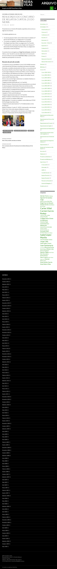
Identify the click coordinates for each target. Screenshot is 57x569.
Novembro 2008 (6, 450)
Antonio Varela (44, 204)
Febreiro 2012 (5, 375)
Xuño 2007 (4, 479)
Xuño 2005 (4, 509)
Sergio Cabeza (50, 257)
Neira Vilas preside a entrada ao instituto (11, 139)
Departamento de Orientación (47, 136)
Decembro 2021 (6, 279)
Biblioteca (42, 67)
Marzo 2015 (5, 295)
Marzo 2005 (5, 514)
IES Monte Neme (44, 232)
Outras (43, 53)
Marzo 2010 (5, 415)
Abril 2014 (4, 319)
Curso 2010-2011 (46, 96)
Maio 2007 (4, 482)
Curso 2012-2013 (46, 101)
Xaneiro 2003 (5, 538)
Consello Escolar (45, 172)
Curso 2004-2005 (46, 80)
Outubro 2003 (5, 533)
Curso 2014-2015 (46, 107)
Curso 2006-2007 (46, 85)
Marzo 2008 (5, 466)
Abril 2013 (4, 343)
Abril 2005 (4, 511)
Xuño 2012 (4, 364)
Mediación (42, 154)
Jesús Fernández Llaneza (46, 239)
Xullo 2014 (4, 313)
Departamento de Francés (46, 123)
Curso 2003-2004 (46, 77)
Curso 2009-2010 (46, 93)
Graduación (44, 48)
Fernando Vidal (44, 231)
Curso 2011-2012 (46, 99)
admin (12, 24)
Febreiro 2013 (5, 348)
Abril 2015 (4, 292)
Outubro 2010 (5, 402)
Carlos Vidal (46, 208)
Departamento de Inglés (45, 126)
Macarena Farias (49, 247)
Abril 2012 (4, 370)
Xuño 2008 (4, 458)
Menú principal (55, 8)
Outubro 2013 (5, 335)
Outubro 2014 (5, 308)
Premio (43, 56)
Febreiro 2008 (5, 469)
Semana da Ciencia (46, 59)
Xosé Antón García (46, 262)
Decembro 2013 (6, 329)
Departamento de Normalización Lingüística (47, 133)
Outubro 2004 (5, 525)
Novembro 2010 (6, 399)
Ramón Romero (44, 255)
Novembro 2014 (6, 305)
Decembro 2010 (6, 396)
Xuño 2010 (4, 407)
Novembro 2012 (6, 356)
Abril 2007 (4, 485)
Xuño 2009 (4, 434)
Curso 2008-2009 (46, 91)
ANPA (43, 170)
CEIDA (48, 215)
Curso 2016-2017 (46, 112)
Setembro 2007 (5, 477)
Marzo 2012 (5, 372)
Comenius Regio (44, 222)
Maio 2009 (4, 436)
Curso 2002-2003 (46, 75)
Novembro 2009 (6, 423)
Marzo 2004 (5, 530)
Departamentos (43, 144)
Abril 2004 (4, 527)
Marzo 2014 (5, 321)
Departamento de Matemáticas (47, 128)
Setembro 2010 (5, 404)
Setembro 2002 (5, 541)
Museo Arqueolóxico (44, 250)
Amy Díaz (49, 201)
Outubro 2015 (5, 281)
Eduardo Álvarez (43, 227)
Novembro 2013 (6, 332)
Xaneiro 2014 (5, 327)
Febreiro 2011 (5, 391)
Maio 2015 (4, 289)
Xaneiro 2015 (5, 300)
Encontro (44, 37)
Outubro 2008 (5, 452)
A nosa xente (44, 164)
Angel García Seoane (8, 130)
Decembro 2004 (6, 519)
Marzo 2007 (5, 487)
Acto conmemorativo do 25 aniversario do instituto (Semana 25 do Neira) (17, 145)
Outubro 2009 (5, 426)
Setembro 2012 (5, 362)
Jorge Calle (44, 241)
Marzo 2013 (5, 345)
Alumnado (44, 167)
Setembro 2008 (5, 455)
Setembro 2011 (5, 380)
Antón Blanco (51, 204)
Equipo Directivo (45, 175)
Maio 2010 (4, 410)
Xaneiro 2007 (5, 493)
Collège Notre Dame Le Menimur (46, 219)
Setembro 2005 (5, 506)
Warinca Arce (43, 260)
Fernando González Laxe (44, 229)
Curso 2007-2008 (46, 88)
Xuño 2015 (4, 287)
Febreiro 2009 (5, 442)
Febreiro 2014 (5, 324)
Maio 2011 (4, 383)
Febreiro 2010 (5, 418)
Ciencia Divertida (44, 216)
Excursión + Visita (46, 43)
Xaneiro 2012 (5, 378)
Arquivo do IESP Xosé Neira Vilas (12, 8)
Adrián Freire (44, 196)
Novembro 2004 (6, 522)
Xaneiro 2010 (5, 420)
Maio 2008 (4, 461)
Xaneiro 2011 (5, 394)
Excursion (42, 151)
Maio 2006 (4, 501)
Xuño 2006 (4, 498)
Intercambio (44, 51)
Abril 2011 (4, 386)
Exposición (44, 45)
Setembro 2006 (5, 495)
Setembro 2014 (5, 311)
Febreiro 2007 (5, 490)
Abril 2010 (4, 412)
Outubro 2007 (5, 474)
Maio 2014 (4, 316)
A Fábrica (51, 196)
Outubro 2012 (5, 359)
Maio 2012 (4, 367)
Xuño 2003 (4, 535)
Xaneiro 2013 (5, 351)
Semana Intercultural (46, 61)
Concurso (44, 32)
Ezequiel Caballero (43, 228)
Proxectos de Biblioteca (45, 159)
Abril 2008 (4, 463)
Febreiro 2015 (5, 297)
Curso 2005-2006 (46, 83)
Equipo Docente (45, 178)
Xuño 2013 (4, 337)
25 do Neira (5, 14)
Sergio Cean (31, 130)
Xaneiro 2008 (5, 471)
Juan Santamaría (46, 245)
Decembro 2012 (6, 353)
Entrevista (44, 40)
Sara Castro (44, 257)
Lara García (42, 247)
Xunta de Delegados (46, 183)
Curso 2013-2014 (18, 14)
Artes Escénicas (45, 29)
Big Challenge (42, 206)
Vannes (47, 259)
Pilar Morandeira (44, 254)
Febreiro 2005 (5, 517)
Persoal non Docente (46, 180)
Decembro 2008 (6, 447)
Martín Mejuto (43, 249)
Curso (41, 69)
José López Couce (45, 243)
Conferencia (44, 35)
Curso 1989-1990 (46, 72)
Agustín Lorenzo (43, 201)
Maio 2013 (4, 340)
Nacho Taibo (44, 252)
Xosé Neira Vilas (7, 132)
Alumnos (42, 64)
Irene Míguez (50, 232)
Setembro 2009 (5, 428)
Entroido (50, 227)
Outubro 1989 (5, 543)
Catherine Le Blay (43, 215)
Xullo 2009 (4, 431)
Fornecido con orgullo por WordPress (9, 567)
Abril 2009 (4, 439)
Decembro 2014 (6, 303)
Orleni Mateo (51, 252)
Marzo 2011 (5, 388)
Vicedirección (43, 186)
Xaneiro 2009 (5, 444)
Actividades (11, 14)
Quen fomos (43, 162)
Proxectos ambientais (45, 156)
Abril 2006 (4, 503)
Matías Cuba (50, 249)
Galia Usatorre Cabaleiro (20, 130)
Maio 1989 (4, 546)
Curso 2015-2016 (46, 109)
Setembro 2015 (5, 284)
